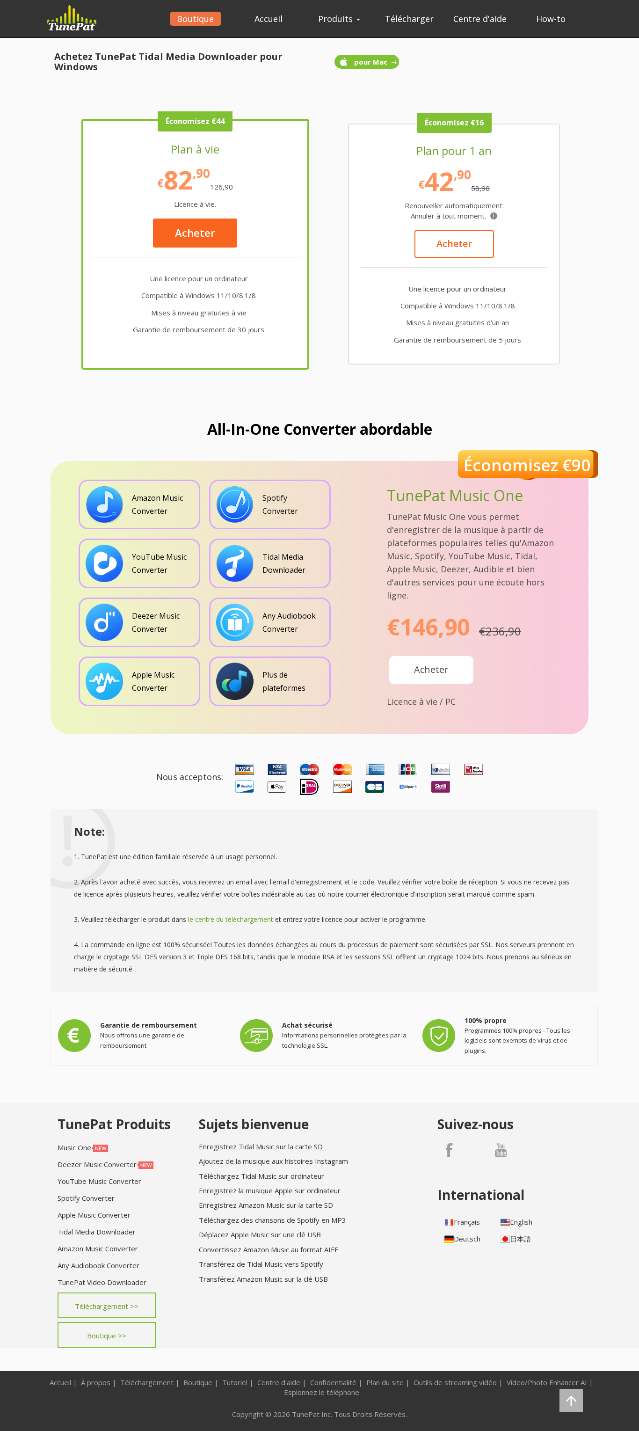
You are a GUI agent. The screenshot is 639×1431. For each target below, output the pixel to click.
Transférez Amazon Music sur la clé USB (263, 1279)
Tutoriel (234, 1382)
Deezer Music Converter (97, 1164)
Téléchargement (147, 1382)
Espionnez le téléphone (321, 1392)
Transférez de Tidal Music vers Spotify (261, 1264)
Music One (74, 1147)
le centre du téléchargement (230, 919)
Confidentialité (333, 1382)
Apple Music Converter (94, 1214)
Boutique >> (106, 1335)
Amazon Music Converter (98, 1248)
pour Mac (370, 61)
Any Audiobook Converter (98, 1265)
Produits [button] (336, 18)
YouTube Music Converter (99, 1181)
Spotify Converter (86, 1198)
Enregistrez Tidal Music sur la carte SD (261, 1146)
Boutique (195, 18)
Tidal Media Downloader (97, 1231)
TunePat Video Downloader (102, 1282)
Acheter (195, 233)
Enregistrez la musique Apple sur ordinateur (270, 1190)
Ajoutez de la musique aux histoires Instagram (273, 1161)
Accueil (268, 18)
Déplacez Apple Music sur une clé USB (260, 1234)
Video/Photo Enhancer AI (547, 1382)
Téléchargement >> (106, 1306)
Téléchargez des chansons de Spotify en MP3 (272, 1220)
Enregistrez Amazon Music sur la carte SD (266, 1205)
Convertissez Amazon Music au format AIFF (268, 1249)
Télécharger (409, 18)
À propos (95, 1382)
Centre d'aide (480, 18)
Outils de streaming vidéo (455, 1382)
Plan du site (385, 1382)
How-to (551, 18)
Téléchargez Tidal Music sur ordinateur (261, 1176)
